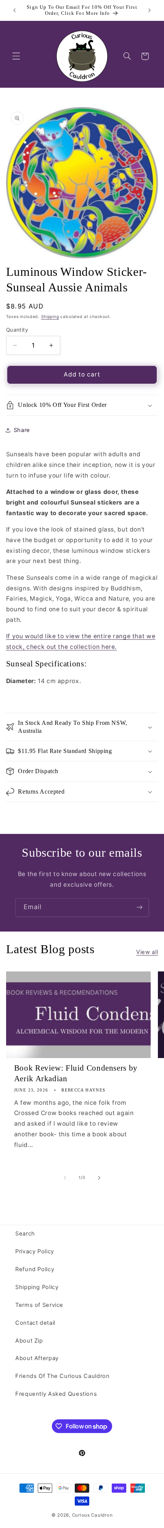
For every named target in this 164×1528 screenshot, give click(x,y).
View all (147, 952)
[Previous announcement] (14, 10)
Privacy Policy (34, 1251)
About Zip (29, 1340)
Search (25, 1233)
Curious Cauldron (92, 1515)
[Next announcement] (149, 10)
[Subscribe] (139, 907)
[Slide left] (64, 1177)
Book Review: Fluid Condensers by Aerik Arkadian (76, 1073)
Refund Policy (34, 1269)
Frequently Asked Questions (56, 1393)
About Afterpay (37, 1358)
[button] (16, 56)
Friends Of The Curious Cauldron (62, 1376)
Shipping (50, 316)
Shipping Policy (36, 1287)
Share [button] (22, 430)
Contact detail (35, 1322)
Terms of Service (39, 1305)
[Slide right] (99, 1177)
